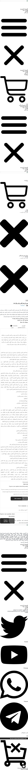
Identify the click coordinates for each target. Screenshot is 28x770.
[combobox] (21, 212)
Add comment (17, 498)
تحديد (12, 327)
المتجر (26, 11)
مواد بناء (13, 318)
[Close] (0, 738)
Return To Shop (24, 769)
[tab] (24, 326)
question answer (21, 327)
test (27, 736)
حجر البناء (22, 318)
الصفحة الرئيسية (24, 9)
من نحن (26, 12)
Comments (14, 325)
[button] (14, 41)
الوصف (23, 325)
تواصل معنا (25, 10)
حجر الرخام (18, 318)
